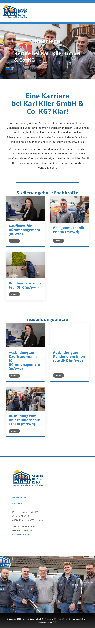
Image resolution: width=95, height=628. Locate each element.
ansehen (14, 241)
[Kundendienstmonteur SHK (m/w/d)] (25, 265)
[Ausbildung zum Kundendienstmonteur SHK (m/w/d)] (69, 335)
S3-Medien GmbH (61, 619)
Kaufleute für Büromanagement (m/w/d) (24, 229)
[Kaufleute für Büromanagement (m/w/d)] (25, 208)
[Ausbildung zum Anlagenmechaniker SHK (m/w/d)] (25, 399)
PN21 (55, 622)
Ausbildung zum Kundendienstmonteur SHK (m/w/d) (69, 356)
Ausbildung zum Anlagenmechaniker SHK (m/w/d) (24, 420)
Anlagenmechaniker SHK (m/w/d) (68, 229)
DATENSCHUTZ (20, 503)
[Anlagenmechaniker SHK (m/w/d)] (69, 209)
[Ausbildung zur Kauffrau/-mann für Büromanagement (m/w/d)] (25, 335)
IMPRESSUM (19, 497)
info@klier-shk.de (21, 534)
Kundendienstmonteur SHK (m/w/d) (25, 285)
